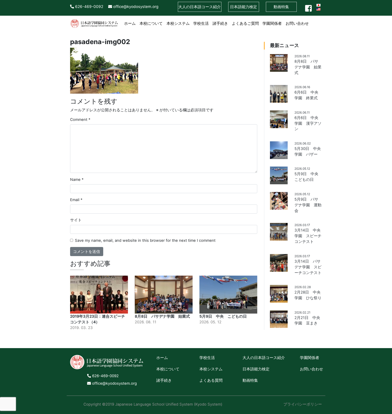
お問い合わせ (297, 23)
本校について (151, 23)
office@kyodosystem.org (135, 6)
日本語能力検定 (256, 369)
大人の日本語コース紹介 (264, 357)
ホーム (130, 23)
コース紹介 (199, 7)
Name (76, 179)
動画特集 (281, 7)
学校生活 (201, 23)
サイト (76, 220)
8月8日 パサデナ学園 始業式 (162, 316)
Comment (80, 119)
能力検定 (243, 7)
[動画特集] (320, 20)
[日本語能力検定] (316, 20)
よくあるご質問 (245, 23)
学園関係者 (272, 23)
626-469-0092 (88, 6)
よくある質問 (211, 380)
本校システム (178, 23)
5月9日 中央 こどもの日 (223, 316)
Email (76, 199)
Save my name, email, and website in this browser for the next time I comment (145, 240)
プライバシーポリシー (302, 404)
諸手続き (220, 23)
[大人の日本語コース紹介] (312, 20)
